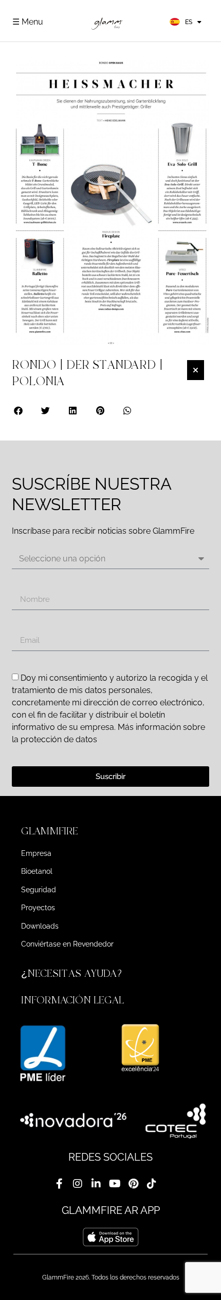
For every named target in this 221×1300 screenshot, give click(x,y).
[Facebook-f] (59, 1184)
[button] (19, 410)
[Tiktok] (151, 1184)
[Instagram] (77, 1184)
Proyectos (38, 908)
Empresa (36, 853)
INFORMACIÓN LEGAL (72, 1000)
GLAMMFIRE (49, 831)
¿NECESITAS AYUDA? (73, 973)
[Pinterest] (133, 1184)
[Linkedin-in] (96, 1184)
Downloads (40, 926)
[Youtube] (114, 1184)
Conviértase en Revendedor (67, 944)
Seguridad (38, 890)
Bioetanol (36, 871)
